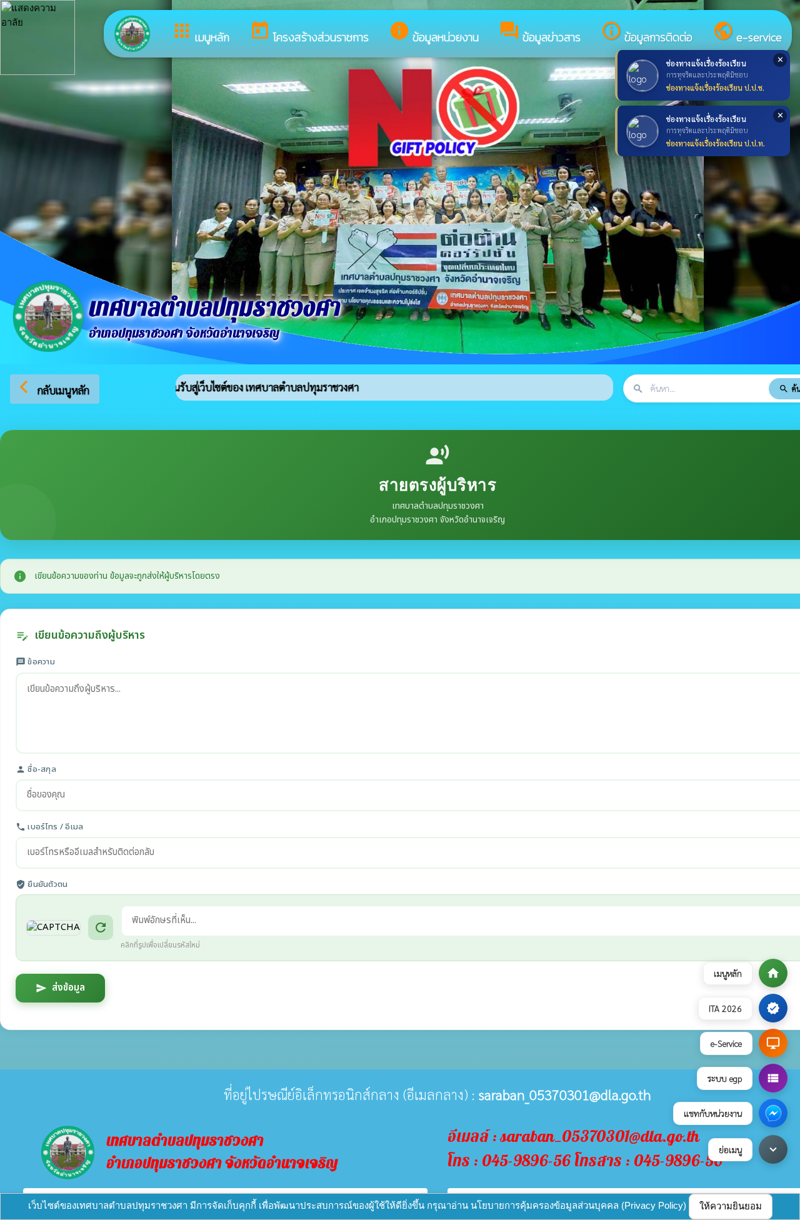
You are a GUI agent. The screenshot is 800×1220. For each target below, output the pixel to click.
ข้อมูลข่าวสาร (540, 33)
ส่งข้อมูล (60, 988)
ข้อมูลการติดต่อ (646, 33)
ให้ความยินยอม (730, 1206)
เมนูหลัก (200, 33)
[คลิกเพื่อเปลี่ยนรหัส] (53, 928)
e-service (747, 33)
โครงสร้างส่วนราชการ (309, 33)
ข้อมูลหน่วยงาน (434, 33)
